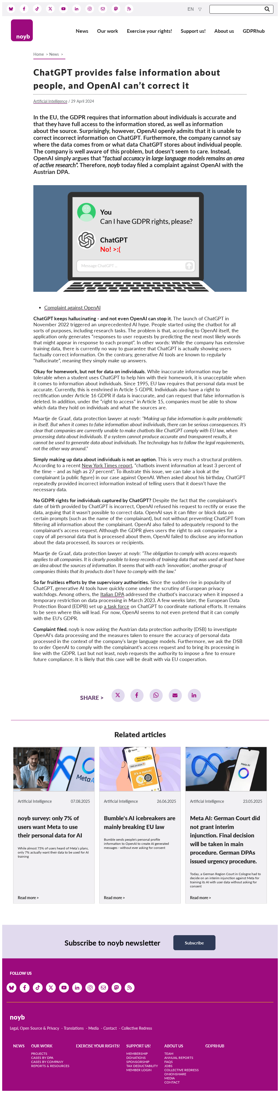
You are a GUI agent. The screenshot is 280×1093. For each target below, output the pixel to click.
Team (168, 1053)
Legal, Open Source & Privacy (34, 1028)
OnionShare (175, 1074)
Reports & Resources (50, 1066)
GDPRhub (254, 31)
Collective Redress (136, 1028)
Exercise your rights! (149, 31)
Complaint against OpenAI (72, 307)
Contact (110, 1028)
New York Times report (107, 465)
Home (38, 54)
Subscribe (194, 942)
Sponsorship (137, 1062)
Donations (136, 1058)
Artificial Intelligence (50, 101)
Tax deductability (142, 1066)
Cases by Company (47, 1062)
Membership (137, 1053)
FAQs (168, 1062)
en (191, 9)
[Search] (267, 9)
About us (224, 31)
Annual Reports (178, 1058)
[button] (118, 695)
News (82, 31)
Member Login (138, 1070)
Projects (39, 1053)
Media (93, 1028)
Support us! (193, 31)
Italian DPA (112, 594)
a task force (116, 606)
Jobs (168, 1066)
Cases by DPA (42, 1058)
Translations (74, 1028)
